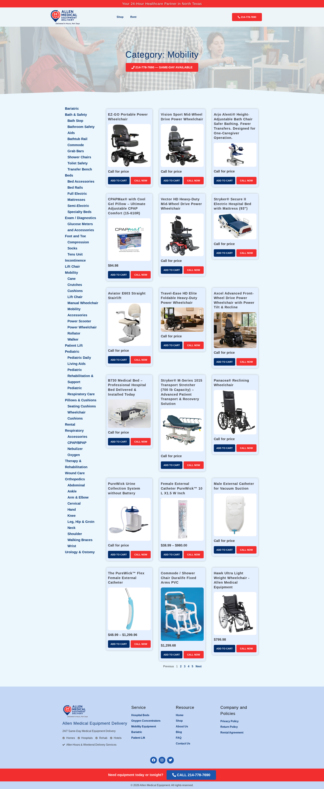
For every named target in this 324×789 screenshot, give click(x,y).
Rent (133, 17)
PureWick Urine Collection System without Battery (124, 488)
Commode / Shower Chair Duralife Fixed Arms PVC (178, 577)
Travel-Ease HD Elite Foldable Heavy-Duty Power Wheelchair (179, 297)
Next (198, 666)
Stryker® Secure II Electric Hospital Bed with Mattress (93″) (232, 203)
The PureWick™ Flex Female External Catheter (126, 577)
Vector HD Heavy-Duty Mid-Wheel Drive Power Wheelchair (181, 203)
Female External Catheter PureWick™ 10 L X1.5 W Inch (181, 488)
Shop (120, 17)
